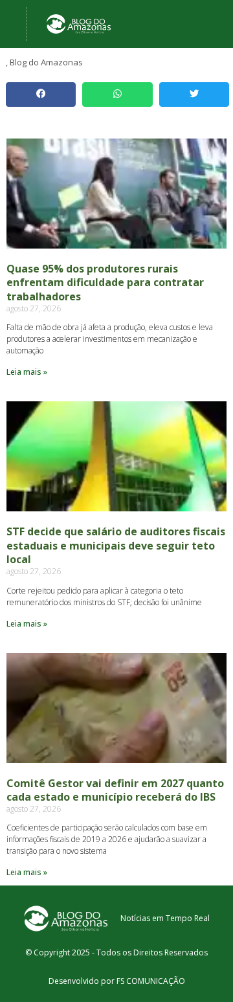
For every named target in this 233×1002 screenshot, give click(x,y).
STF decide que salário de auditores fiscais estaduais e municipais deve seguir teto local (115, 545)
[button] (41, 94)
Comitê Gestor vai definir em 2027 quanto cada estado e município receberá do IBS (115, 790)
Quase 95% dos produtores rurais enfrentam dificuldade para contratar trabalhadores (105, 283)
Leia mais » (26, 371)
